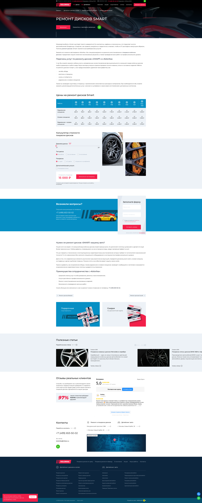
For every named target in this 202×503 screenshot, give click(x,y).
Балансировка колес (83, 488)
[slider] (56, 145)
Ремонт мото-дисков (83, 472)
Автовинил (105, 472)
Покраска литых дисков (62, 475)
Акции (106, 4)
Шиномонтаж (81, 485)
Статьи (122, 4)
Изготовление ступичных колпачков (87, 493)
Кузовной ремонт (106, 485)
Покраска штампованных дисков (64, 483)
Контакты (129, 4)
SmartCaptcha (142, 232)
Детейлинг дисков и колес (71, 10)
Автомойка (105, 475)
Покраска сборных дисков (62, 480)
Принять (32, 497)
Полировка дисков (60, 488)
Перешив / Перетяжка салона (109, 488)
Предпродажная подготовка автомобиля (135, 475)
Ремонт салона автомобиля (131, 478)
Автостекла (105, 478)
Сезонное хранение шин (84, 490)
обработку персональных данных (132, 221)
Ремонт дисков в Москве (89, 10)
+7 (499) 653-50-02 (77, 1)
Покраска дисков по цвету (85, 461)
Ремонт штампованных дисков (86, 483)
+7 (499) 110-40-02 (113, 1)
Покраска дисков (60, 472)
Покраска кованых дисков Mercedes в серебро (108, 352)
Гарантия (100, 4)
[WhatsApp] (145, 1)
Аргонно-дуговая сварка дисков (86, 480)
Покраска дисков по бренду (103, 461)
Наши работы (114, 4)
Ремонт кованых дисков (84, 475)
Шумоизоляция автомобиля (131, 485)
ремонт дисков (67, 48)
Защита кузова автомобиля (109, 483)
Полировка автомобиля (130, 472)
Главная (58, 10)
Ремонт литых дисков (61, 493)
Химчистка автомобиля (130, 483)
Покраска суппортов (61, 485)
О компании (118, 461)
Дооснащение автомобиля (109, 480)
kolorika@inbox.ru (62, 441)
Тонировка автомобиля (130, 480)
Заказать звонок (140, 4)
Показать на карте (92, 435)
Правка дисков (82, 478)
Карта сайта (80, 500)
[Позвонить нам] (198, 494)
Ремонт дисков (60, 490)
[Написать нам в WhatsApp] (198, 498)
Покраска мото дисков (61, 478)
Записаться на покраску (87, 176)
